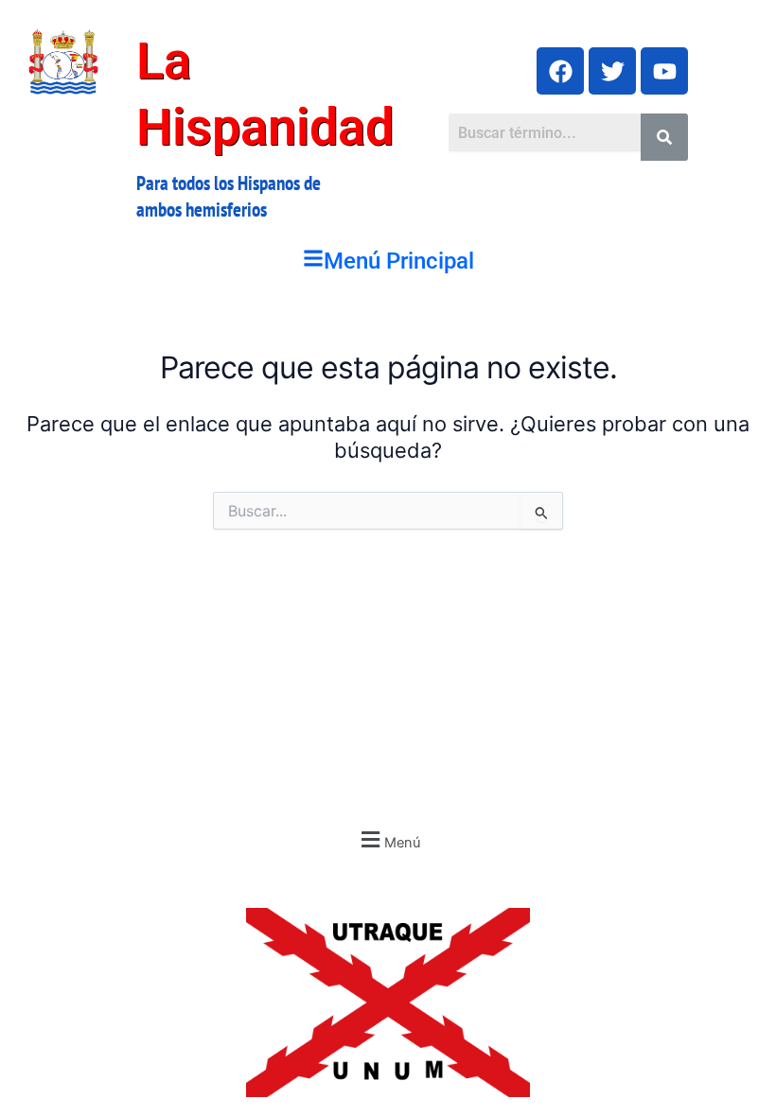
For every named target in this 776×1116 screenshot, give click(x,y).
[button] (388, 262)
